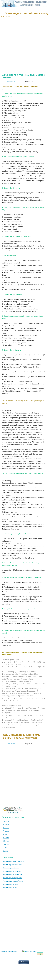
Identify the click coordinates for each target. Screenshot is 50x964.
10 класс (6, 841)
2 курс (5, 851)
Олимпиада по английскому (13, 881)
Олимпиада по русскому (12, 871)
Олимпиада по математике (12, 865)
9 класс (6, 838)
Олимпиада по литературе (12, 874)
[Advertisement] (25, 46)
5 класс (6, 824)
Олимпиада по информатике (13, 861)
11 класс (6, 844)
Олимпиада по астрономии (12, 878)
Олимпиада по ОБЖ (10, 887)
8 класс (6, 834)
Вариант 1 (11, 82)
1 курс (5, 847)
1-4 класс (6, 821)
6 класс (6, 828)
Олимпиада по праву (10, 884)
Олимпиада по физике (11, 868)
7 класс (6, 831)
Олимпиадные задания (9, 951)
